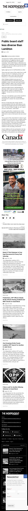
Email (9, 496)
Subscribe (10, 505)
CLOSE (25, 476)
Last (18, 493)
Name (9, 489)
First (8, 493)
